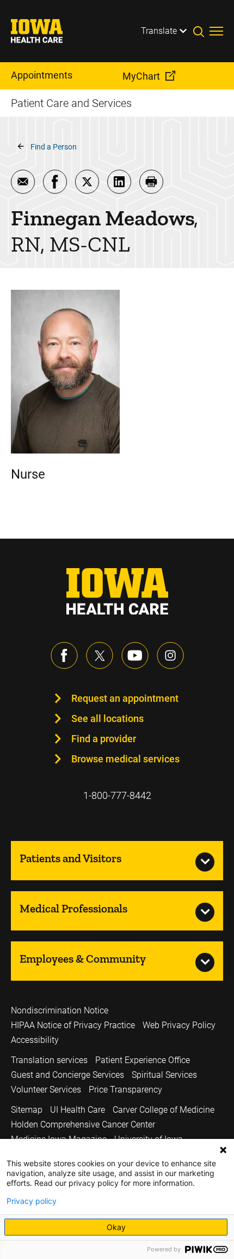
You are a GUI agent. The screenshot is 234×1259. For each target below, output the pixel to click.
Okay (116, 1227)
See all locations (107, 718)
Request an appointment (124, 698)
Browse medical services (125, 759)
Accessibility (35, 1040)
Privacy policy (32, 1201)
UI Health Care (77, 1110)
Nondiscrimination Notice (59, 1010)
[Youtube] (135, 655)
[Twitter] (99, 655)
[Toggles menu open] (216, 31)
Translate (159, 31)
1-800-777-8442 (117, 795)
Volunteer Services (46, 1089)
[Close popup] (223, 1149)
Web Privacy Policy (179, 1025)
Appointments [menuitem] (41, 75)
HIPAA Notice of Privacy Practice (73, 1025)
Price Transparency (125, 1089)
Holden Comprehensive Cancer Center (83, 1124)
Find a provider (103, 738)
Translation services (49, 1060)
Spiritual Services (164, 1075)
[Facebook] (64, 655)
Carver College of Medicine (163, 1110)
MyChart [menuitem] (141, 76)
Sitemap (26, 1110)
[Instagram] (170, 655)
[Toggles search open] (201, 31)
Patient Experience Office (142, 1060)
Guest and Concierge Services (67, 1075)
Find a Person (53, 146)
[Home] (43, 31)
